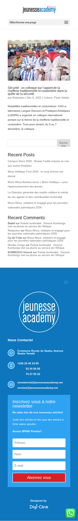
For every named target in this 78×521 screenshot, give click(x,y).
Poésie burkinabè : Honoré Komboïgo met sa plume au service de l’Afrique (37, 225)
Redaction (18, 97)
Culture (48, 97)
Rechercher (63, 144)
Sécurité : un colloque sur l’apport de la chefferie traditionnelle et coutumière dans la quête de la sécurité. (37, 91)
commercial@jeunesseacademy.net (40, 382)
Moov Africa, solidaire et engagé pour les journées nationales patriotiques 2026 (39, 232)
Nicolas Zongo (16, 244)
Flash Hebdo (61, 97)
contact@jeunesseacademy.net (37, 387)
